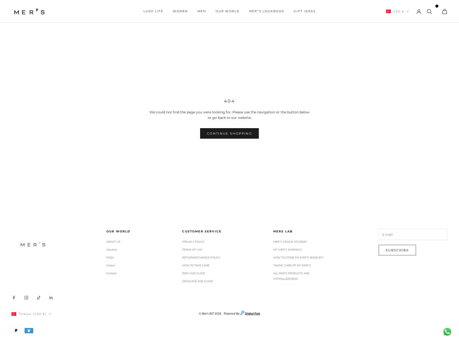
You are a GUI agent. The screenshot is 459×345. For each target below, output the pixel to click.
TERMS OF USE (192, 249)
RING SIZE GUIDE (193, 273)
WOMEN (180, 11)
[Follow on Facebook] (13, 297)
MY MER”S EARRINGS (287, 249)
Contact (111, 273)
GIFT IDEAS (305, 11)
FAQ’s (110, 257)
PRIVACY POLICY (193, 241)
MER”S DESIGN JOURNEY (290, 241)
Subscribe (397, 250)
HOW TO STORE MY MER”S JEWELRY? (298, 257)
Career (110, 265)
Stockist (111, 249)
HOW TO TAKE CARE (195, 265)
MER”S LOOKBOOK (266, 11)
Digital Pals (252, 313)
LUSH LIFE (153, 11)
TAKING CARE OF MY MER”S (292, 265)
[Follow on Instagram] (26, 297)
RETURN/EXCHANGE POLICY (201, 257)
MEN (201, 11)
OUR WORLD (228, 11)
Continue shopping (229, 133)
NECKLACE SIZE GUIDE (197, 281)
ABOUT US (113, 241)
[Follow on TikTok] (38, 297)
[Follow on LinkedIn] (51, 297)
